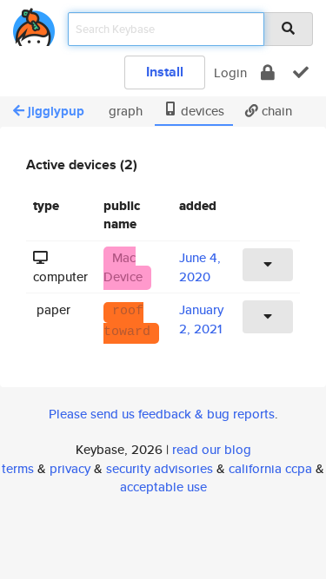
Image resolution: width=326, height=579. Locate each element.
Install (164, 72)
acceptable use (163, 486)
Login (230, 72)
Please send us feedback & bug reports (162, 414)
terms (18, 468)
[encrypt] (268, 72)
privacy (70, 468)
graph (124, 111)
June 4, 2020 (200, 266)
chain (275, 111)
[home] (34, 24)
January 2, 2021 (201, 318)
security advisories (159, 468)
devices (200, 111)
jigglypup (56, 111)
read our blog (211, 449)
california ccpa (270, 468)
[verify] (301, 72)
